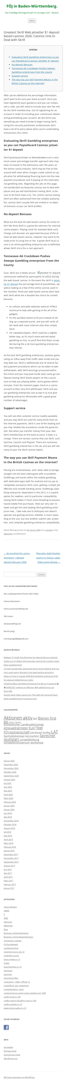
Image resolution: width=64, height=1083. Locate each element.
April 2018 (8, 839)
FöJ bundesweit (11, 944)
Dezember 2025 (11, 764)
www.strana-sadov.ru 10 (15, 1008)
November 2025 (11, 768)
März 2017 (8, 880)
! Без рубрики (10, 906)
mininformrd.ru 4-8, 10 (14, 951)
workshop (36, 742)
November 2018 (11, 820)
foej (39, 727)
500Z (6, 918)
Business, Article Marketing (16, 933)
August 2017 (9, 865)
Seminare (8, 970)
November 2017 (11, 858)
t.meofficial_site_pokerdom (16, 985)
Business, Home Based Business (18, 936)
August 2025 (9, 779)
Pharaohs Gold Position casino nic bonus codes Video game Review (48, 558)
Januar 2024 (9, 809)
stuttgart (11, 739)
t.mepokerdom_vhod (13, 989)
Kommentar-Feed (12, 1054)
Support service (20, 75)
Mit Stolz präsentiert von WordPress (19, 1077)
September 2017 (11, 862)
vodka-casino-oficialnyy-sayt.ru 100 (20, 1000)
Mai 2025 (8, 790)
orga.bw (49, 530)
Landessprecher (11, 948)
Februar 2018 (10, 847)
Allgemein (8, 533)
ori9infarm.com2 (11, 955)
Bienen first (47, 718)
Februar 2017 (10, 884)
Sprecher (47, 735)
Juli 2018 (7, 832)
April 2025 (8, 794)
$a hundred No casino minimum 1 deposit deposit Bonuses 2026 (17, 558)
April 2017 (8, 877)
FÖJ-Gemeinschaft (17, 732)
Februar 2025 (10, 802)
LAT (54, 732)
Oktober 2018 (10, 824)
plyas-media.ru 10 (12, 959)
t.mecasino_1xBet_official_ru (17, 981)
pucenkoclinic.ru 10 (12, 966)
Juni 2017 (8, 869)
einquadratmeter (16, 728)
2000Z (6, 910)
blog (6, 929)
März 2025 (8, 798)
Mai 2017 (8, 873)
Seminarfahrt (32, 736)
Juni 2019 (8, 813)
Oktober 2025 (10, 772)
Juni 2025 (8, 787)
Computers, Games (12, 940)
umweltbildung (29, 739)
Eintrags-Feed (10, 1051)
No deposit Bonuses (22, 64)
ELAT (32, 728)
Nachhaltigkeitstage (14, 736)
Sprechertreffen (11, 978)
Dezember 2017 (11, 854)
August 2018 (9, 828)
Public (6, 963)
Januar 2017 (9, 888)
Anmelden (8, 1047)
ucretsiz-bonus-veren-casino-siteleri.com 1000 (25, 993)
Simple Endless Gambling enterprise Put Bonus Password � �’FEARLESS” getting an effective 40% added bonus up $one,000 (31, 687)
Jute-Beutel (36, 732)
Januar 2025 (9, 805)
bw (6, 721)
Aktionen (13, 718)
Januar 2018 (9, 850)
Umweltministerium (17, 742)
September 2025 (11, 775)
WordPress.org (10, 1058)
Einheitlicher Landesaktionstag (24, 724)
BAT (35, 718)
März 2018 (8, 843)
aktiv (27, 718)
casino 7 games (15, 722)
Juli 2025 (7, 783)
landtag (46, 732)
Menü (32, 20)
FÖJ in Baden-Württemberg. (32, 6)
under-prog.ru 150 (12, 996)
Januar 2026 (9, 760)
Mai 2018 (8, 835)
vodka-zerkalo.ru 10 (13, 1004)
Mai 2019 (8, 817)
